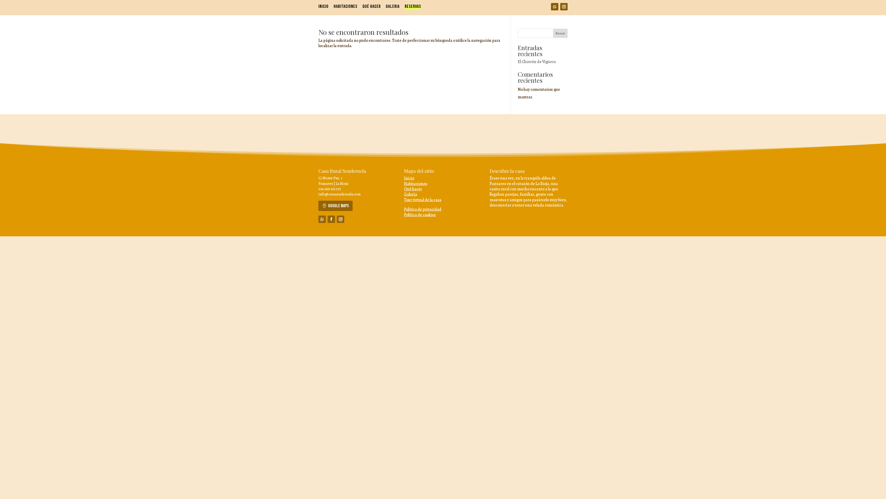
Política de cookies (420, 215)
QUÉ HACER (371, 7)
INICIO (323, 7)
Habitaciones (415, 183)
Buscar (560, 33)
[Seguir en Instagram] (564, 6)
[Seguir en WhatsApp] (554, 6)
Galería (410, 194)
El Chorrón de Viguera (537, 61)
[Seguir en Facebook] (331, 219)
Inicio (409, 178)
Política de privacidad (422, 209)
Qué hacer (413, 189)
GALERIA (393, 7)
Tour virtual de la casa (422, 200)
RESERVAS (413, 7)
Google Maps (338, 206)
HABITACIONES (345, 7)
